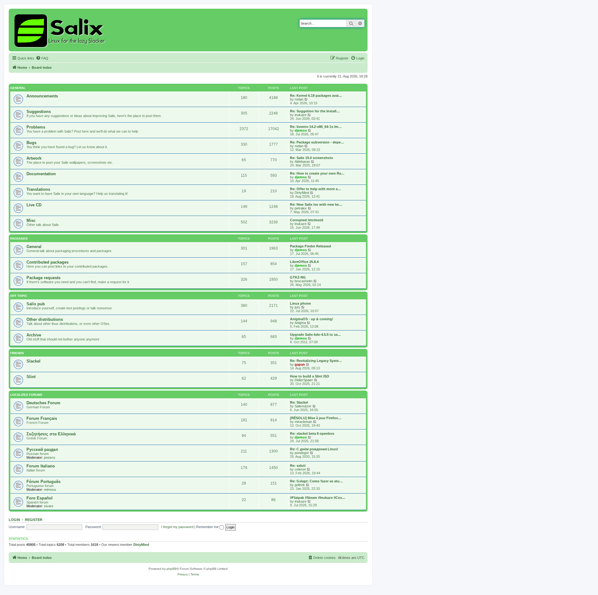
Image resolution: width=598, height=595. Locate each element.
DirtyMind (302, 192)
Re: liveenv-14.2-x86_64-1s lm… (316, 127)
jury (297, 307)
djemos (301, 130)
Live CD (33, 205)
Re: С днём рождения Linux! (314, 449)
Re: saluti (298, 465)
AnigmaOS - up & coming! (311, 319)
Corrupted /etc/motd (306, 220)
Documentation (41, 173)
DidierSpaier (304, 380)
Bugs (31, 142)
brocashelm (303, 281)
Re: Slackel (299, 402)
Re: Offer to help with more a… (315, 189)
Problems (35, 127)
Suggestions (38, 111)
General (18, 88)
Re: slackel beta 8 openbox (312, 433)
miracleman (303, 422)
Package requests (43, 277)
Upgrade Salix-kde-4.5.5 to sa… (315, 334)
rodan (299, 99)
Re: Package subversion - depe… (317, 142)
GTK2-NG (298, 277)
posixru (49, 457)
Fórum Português (43, 481)
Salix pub (35, 304)
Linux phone (300, 303)
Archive (33, 335)
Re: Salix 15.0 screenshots (311, 158)
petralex (301, 208)
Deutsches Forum (43, 403)
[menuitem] (42, 58)
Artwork (33, 158)
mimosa (50, 489)
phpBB (172, 568)
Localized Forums (26, 394)
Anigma (300, 323)
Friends (17, 353)
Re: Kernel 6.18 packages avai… (316, 95)
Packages (19, 238)
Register (33, 520)
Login (14, 520)
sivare (48, 506)
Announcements (42, 96)
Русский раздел (42, 449)
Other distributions (44, 319)
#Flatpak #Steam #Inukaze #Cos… (317, 497)
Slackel (33, 361)
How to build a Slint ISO (309, 376)
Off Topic (18, 296)
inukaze (300, 115)
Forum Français (41, 418)
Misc (31, 220)
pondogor (302, 453)
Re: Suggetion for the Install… (315, 111)
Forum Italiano (40, 466)
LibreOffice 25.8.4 (304, 262)
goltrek (300, 485)
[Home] (60, 30)
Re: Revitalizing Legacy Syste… (316, 361)
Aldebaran (302, 161)
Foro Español (39, 498)
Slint (31, 376)
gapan (300, 364)
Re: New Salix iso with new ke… (316, 204)
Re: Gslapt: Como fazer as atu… (316, 481)
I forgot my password (177, 527)
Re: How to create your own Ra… (317, 173)
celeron (300, 469)
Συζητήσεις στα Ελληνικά (51, 434)
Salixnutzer (303, 406)
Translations (38, 189)
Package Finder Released (310, 246)
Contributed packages (47, 262)
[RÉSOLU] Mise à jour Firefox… (315, 418)
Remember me (208, 527)
